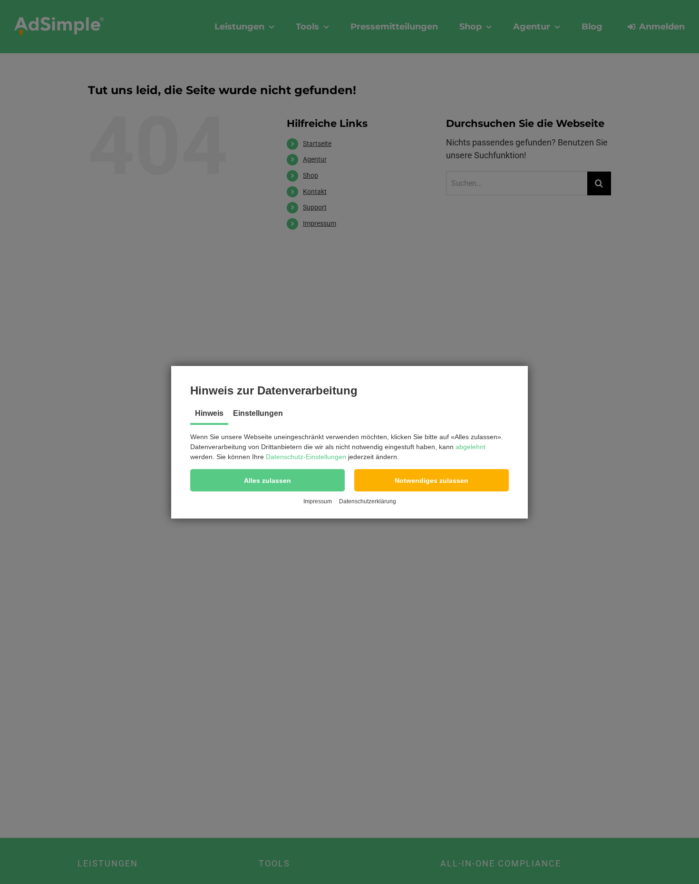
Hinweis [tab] (209, 413)
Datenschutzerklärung (367, 501)
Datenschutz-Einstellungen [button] (306, 457)
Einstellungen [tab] (258, 413)
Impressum (317, 501)
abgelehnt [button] (470, 447)
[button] (267, 480)
